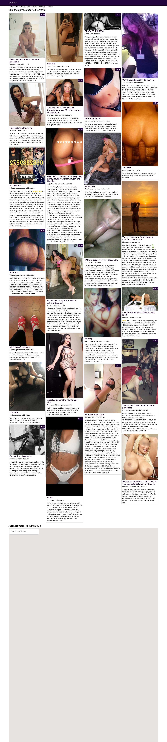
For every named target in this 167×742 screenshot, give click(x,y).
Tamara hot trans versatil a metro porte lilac (138, 406)
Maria (50, 497)
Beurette (14, 272)
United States (31, 7)
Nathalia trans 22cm (94, 414)
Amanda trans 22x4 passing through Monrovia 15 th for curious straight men (64, 110)
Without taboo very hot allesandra (101, 260)
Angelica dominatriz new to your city (62, 401)
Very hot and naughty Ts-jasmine (138, 80)
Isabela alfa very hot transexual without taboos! (62, 301)
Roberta (51, 63)
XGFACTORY (13, 3)
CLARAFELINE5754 (94, 31)
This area (126, 167)
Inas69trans (15, 185)
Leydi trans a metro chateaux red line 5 (138, 313)
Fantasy (88, 338)
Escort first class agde (20, 456)
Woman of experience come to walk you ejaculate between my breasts (139, 482)
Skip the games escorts (17, 7)
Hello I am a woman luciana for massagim (24, 60)
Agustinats (90, 186)
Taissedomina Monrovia (21, 128)
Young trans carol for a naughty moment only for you (137, 238)
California (41, 7)
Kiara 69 (14, 412)
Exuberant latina (92, 118)
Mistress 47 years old (20, 347)
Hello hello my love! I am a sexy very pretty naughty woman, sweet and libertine (64, 178)
